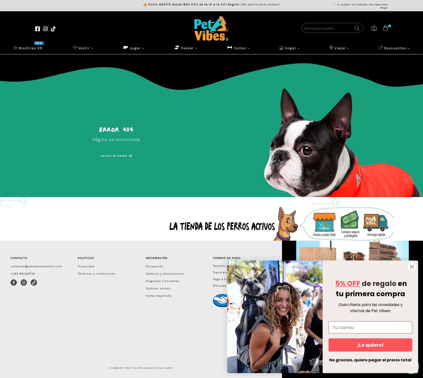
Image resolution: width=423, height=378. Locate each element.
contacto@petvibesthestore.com (36, 266)
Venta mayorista (158, 295)
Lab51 (169, 367)
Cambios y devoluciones (165, 273)
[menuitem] (28, 48)
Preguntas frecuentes (163, 281)
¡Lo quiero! (370, 345)
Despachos (155, 266)
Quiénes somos (158, 288)
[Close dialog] (412, 266)
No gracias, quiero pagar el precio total (370, 360)
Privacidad (86, 266)
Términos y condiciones (96, 273)
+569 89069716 (23, 273)
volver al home (115, 155)
